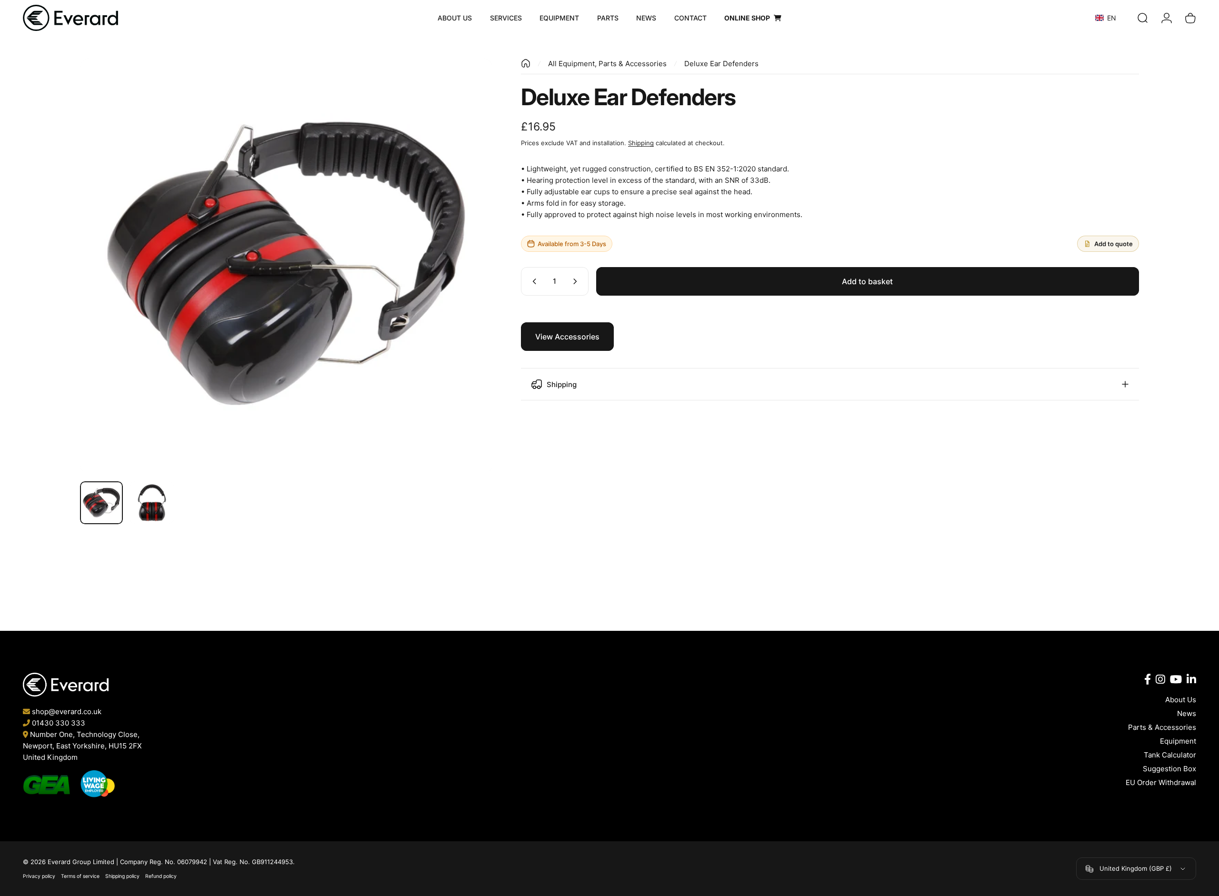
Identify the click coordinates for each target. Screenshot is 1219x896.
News (1186, 713)
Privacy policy (39, 876)
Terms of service (80, 876)
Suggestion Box (1169, 768)
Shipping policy (122, 876)
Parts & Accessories (1162, 727)
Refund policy (161, 876)
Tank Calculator (1170, 754)
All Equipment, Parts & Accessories (607, 63)
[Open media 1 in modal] (286, 265)
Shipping (641, 143)
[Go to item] (101, 502)
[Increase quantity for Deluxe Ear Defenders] (577, 281)
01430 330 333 (58, 722)
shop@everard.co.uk (66, 711)
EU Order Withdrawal (1161, 782)
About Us (1180, 699)
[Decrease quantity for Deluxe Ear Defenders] (532, 281)
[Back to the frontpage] (525, 63)
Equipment (1178, 741)
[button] (1113, 18)
